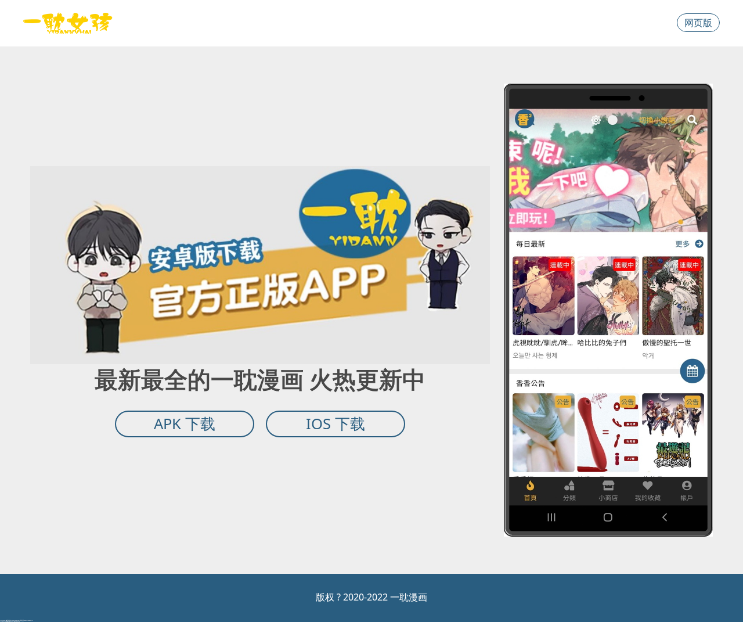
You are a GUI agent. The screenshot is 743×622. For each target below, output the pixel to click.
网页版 (698, 22)
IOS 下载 (335, 424)
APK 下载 (184, 424)
